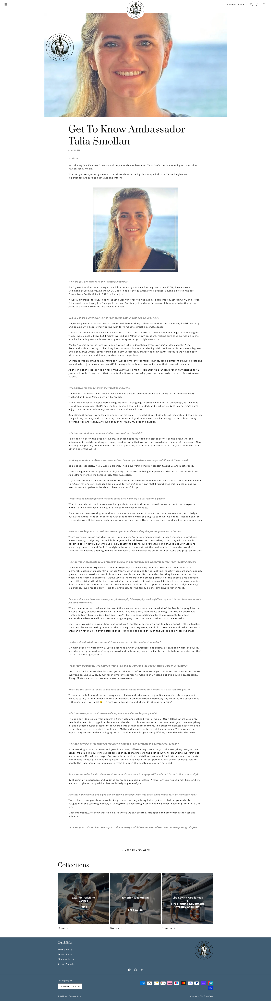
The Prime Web (206, 996)
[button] (6, 4)
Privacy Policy (65, 949)
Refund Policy (65, 954)
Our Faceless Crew (73, 996)
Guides (114, 928)
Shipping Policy (66, 959)
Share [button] (75, 158)
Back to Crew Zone (137, 849)
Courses (63, 928)
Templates (168, 928)
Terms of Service (66, 964)
